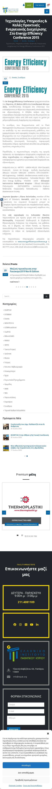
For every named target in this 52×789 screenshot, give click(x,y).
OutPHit (7, 332)
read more (14, 282)
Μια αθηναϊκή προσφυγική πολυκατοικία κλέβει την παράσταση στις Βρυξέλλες (28, 447)
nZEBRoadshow (10, 327)
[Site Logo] (10, 9)
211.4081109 (26, 602)
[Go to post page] (6, 426)
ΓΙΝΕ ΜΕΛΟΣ (39, 5)
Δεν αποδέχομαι (26, 772)
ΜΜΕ (6, 389)
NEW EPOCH (9, 323)
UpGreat (8, 354)
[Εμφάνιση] (2, 202)
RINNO (7, 340)
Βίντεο (7, 358)
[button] (48, 733)
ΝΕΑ (6, 393)
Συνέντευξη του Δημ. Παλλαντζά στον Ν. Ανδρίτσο (28, 425)
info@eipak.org (20, 676)
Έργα (6, 375)
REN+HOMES (9, 336)
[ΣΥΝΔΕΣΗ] (24, 5)
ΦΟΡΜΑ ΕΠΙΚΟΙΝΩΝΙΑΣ (26, 696)
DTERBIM (8, 314)
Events (14, 77)
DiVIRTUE (8, 310)
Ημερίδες (8, 384)
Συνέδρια (21, 77)
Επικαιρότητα (10, 371)
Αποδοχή (26, 765)
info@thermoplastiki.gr (18, 535)
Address (22, 535)
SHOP (29, 5)
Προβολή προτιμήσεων (26, 780)
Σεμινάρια (8, 402)
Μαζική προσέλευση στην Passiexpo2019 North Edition (24, 270)
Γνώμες (7, 362)
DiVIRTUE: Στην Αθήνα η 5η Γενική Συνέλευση (30, 435)
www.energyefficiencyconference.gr (32, 241)
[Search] (46, 296)
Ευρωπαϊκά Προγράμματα (15, 380)
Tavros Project (10, 349)
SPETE (7, 345)
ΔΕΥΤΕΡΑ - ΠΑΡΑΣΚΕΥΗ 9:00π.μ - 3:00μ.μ (26, 594)
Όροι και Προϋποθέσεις (32, 785)
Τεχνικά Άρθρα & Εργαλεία (15, 410)
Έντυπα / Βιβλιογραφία (13, 367)
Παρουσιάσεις (10, 397)
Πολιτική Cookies (15, 785)
